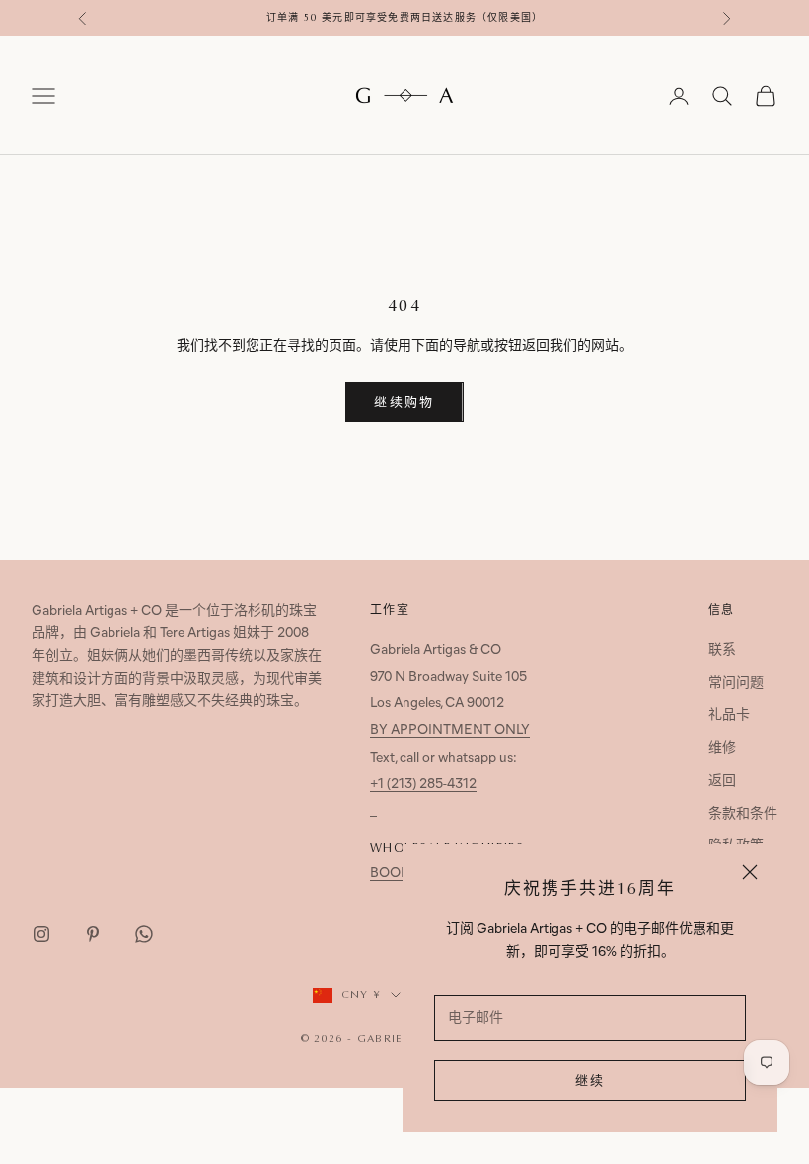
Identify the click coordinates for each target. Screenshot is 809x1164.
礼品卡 (729, 715)
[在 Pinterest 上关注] (93, 934)
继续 (590, 1081)
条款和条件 (742, 814)
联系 (722, 650)
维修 (722, 748)
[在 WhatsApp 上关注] (144, 934)
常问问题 (736, 683)
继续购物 (404, 403)
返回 (722, 781)
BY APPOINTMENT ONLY (450, 730)
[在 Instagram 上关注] (41, 934)
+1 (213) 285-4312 (423, 784)
